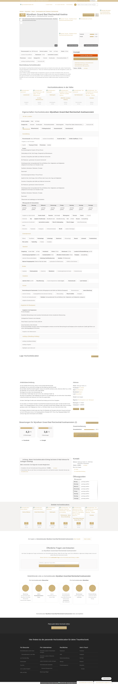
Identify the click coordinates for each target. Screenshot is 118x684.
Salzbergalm (52, 94)
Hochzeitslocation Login (82, 0)
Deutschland (78, 394)
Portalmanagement (64, 665)
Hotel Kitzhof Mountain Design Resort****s (78, 519)
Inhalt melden (87, 539)
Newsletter (82, 665)
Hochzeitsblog (69, 4)
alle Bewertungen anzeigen (91, 45)
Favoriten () (86, 682)
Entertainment (26, 233)
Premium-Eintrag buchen (46, 668)
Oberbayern (91, 399)
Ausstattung (26, 134)
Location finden (49, 4)
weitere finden (38, 595)
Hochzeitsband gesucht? (42, 0)
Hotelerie (25, 276)
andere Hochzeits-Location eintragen (48, 661)
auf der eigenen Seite (79, 595)
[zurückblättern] (22, 32)
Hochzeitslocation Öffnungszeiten (82, 65)
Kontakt (82, 408)
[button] (38, 32)
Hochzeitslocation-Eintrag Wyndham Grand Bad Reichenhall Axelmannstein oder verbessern (66, 597)
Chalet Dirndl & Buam (39, 512)
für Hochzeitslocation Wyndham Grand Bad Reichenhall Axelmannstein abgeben (25, 597)
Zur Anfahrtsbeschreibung (79, 471)
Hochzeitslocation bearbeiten (46, 664)
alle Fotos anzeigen (73, 45)
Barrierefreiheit (107, 678)
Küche (24, 285)
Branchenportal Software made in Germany (49, 682)
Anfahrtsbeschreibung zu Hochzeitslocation (84, 62)
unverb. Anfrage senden (88, 14)
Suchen (97, 5)
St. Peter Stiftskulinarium (39, 98)
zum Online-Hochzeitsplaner (59, 627)
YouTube (81, 658)
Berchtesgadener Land (83, 399)
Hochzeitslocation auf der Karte (81, 64)
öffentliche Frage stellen (59, 565)
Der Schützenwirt (79, 94)
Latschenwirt (26, 94)
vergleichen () (103, 682)
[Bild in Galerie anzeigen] (68, 25)
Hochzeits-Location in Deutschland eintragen (47, 651)
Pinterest (81, 661)
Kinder (24, 266)
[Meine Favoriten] (75, 5)
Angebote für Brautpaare (28, 305)
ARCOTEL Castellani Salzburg (65, 98)
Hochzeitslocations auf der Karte (27, 650)
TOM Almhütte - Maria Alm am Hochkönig (66, 516)
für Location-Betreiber (60, 4)
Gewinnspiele (23, 661)
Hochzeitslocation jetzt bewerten (86, 434)
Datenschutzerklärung (64, 658)
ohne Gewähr (77, 539)
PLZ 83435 (81, 387)
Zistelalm (92, 98)
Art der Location (27, 116)
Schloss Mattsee (26, 512)
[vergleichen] (21, 23)
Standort (25, 246)
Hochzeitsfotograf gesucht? (27, 0)
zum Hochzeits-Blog (24, 658)
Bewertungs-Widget (44, 671)
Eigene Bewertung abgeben (92, 422)
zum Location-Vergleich (25, 668)
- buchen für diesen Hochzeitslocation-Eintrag (92, 596)
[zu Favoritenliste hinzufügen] (21, 20)
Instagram (82, 654)
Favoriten (22, 665)
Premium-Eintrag (95, 89)
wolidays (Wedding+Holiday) (30, 336)
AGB (61, 654)
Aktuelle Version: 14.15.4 (72, 682)
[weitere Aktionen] (97, 14)
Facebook (82, 650)
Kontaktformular (24, 471)
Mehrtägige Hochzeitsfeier (86, 58)
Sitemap (61, 661)
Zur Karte (76, 469)
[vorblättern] (54, 32)
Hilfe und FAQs (23, 672)
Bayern (80, 391)
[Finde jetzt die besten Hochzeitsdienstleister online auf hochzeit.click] (105, 13)
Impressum (62, 650)
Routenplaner (95, 356)
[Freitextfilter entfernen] (94, 5)
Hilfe (88, 0)
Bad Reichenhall (79, 389)
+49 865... (80, 68)
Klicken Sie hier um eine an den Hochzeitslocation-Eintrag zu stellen (59, 557)
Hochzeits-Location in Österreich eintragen (47, 656)
